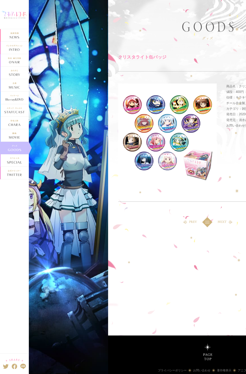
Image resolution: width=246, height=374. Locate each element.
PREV (193, 222)
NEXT (222, 222)
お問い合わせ (201, 370)
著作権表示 (224, 370)
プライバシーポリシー (172, 370)
